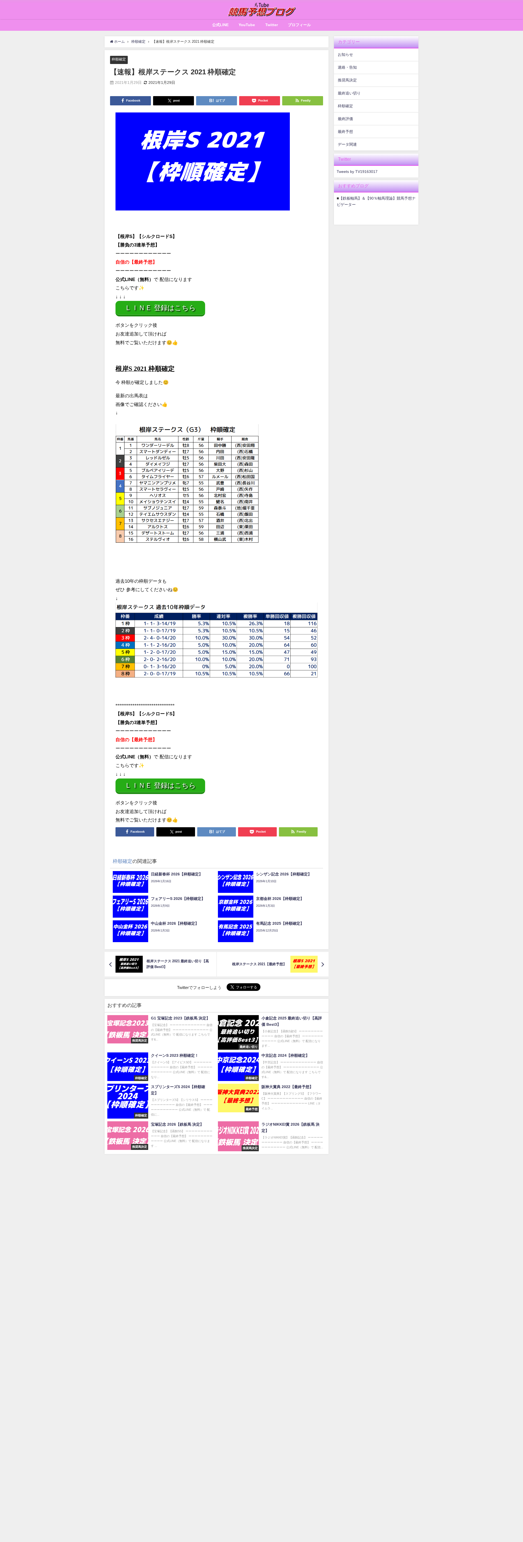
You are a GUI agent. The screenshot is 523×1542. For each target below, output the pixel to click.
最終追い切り (349, 93)
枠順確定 (119, 59)
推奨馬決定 (347, 80)
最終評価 (345, 119)
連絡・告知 (347, 67)
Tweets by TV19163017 (357, 171)
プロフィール (299, 25)
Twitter (271, 25)
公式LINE (220, 25)
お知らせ (345, 54)
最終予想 (345, 131)
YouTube (247, 25)
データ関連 (347, 144)
